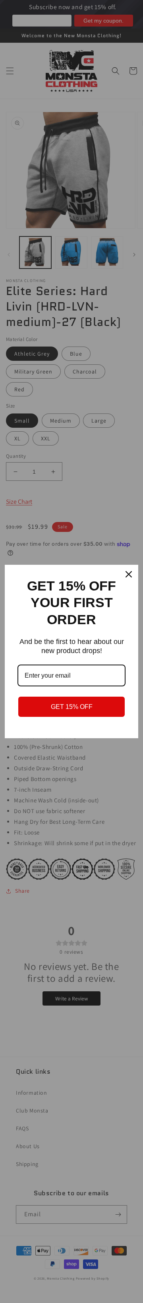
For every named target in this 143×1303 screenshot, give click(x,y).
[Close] (128, 574)
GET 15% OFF (72, 706)
